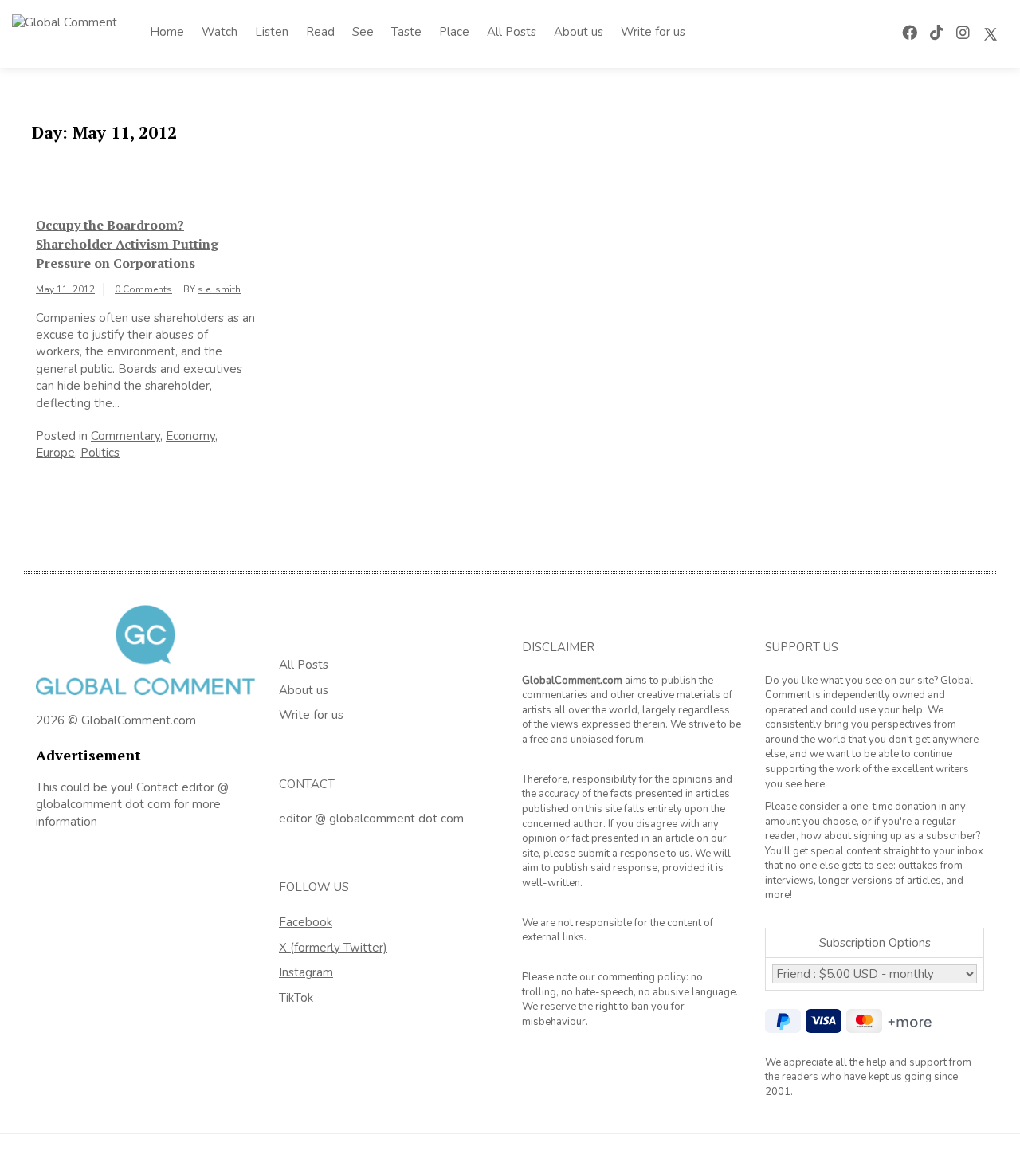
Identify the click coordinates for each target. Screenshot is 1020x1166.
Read (320, 32)
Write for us (653, 32)
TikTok (296, 998)
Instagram (306, 972)
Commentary (125, 436)
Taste (406, 32)
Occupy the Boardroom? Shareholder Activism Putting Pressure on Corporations (127, 244)
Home (167, 32)
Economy (190, 436)
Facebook (305, 922)
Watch (219, 32)
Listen (271, 32)
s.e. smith (219, 289)
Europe (55, 453)
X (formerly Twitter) (333, 948)
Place (454, 32)
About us (578, 32)
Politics (100, 453)
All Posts (511, 32)
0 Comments (143, 289)
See (363, 32)
